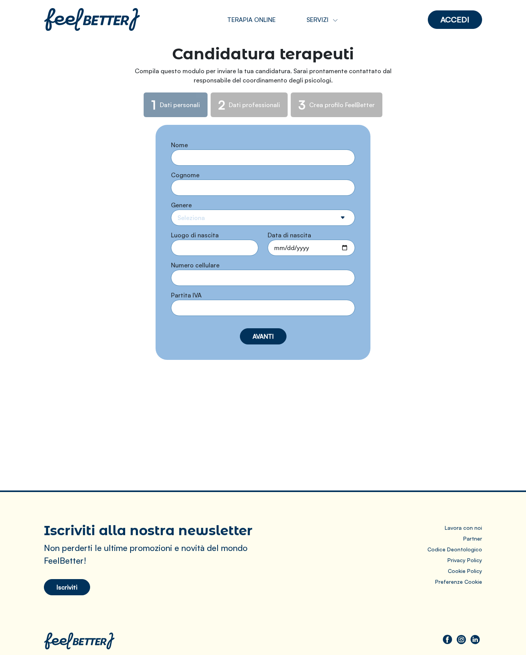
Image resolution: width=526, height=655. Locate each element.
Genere (181, 205)
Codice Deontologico (454, 549)
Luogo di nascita (195, 235)
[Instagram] (461, 639)
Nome (179, 145)
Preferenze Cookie (458, 581)
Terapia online (251, 20)
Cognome (185, 175)
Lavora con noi (463, 527)
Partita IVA (186, 295)
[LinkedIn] (475, 639)
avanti (263, 336)
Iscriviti (67, 587)
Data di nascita (289, 235)
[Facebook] (447, 639)
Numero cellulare (195, 265)
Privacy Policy (464, 560)
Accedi (455, 19)
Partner (472, 538)
